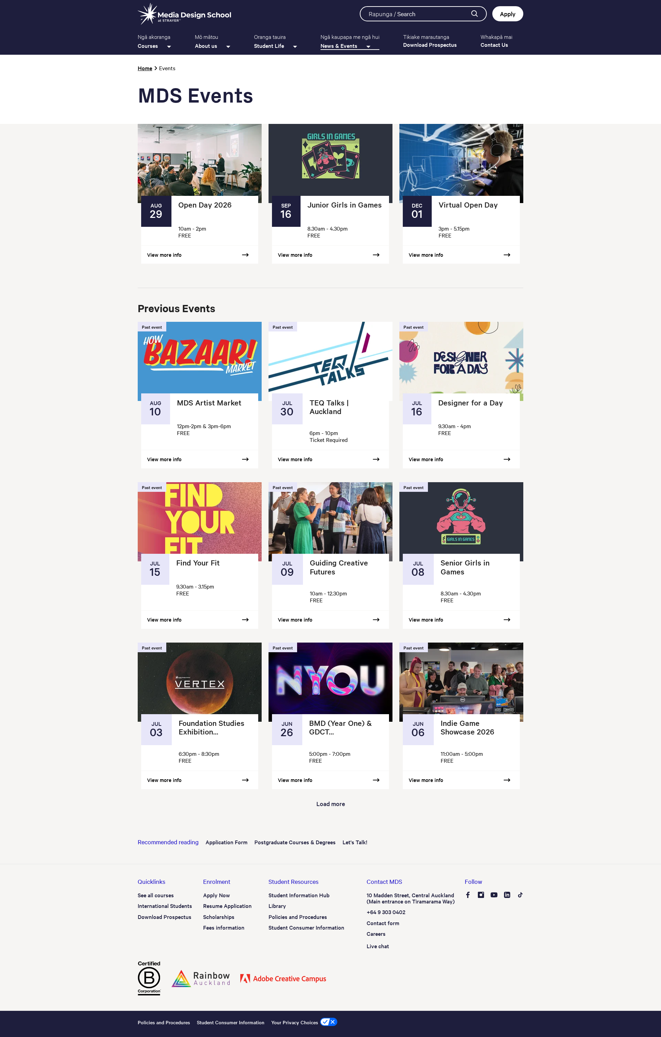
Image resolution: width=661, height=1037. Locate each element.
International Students (165, 905)
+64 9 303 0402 (386, 912)
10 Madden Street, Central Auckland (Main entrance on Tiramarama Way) (411, 898)
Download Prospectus (164, 916)
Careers (376, 933)
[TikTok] (520, 895)
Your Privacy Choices (294, 1022)
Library (277, 905)
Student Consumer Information (306, 927)
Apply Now (216, 895)
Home (145, 68)
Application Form (227, 842)
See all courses (156, 895)
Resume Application (227, 905)
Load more (330, 803)
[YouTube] (494, 895)
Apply (508, 14)
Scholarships (218, 916)
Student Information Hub (299, 895)
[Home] (184, 14)
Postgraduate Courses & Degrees (295, 842)
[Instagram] (481, 895)
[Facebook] (468, 895)
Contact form (383, 923)
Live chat (378, 946)
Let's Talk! (355, 842)
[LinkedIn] (507, 895)
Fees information (223, 927)
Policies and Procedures (298, 916)
